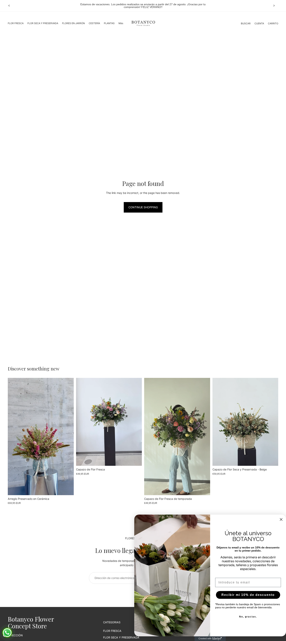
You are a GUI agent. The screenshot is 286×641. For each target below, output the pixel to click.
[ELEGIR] (135, 459)
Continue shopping (143, 207)
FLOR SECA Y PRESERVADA (121, 637)
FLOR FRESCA (112, 630)
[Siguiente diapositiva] (274, 5)
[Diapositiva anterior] (9, 5)
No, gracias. (248, 616)
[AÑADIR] (67, 489)
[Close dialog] (281, 519)
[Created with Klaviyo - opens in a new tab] (210, 638)
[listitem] (121, 23)
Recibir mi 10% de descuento (248, 594)
